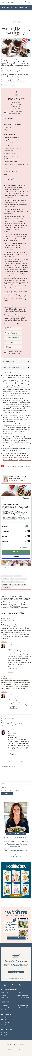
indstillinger (19, 518)
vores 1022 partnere (11, 506)
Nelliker (11, 584)
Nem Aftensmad (6, 1010)
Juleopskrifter (18, 576)
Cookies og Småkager (7, 576)
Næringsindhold (8, 361)
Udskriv (10, 342)
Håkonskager (8, 568)
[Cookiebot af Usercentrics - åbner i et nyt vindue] (23, 498)
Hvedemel (11, 581)
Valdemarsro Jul (14, 480)
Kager (12, 579)
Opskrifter (5, 7)
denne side (16, 606)
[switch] (27, 531)
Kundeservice (21, 992)
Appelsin (24, 584)
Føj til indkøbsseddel (12, 328)
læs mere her (20, 978)
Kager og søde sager (21, 579)
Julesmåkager (5, 579)
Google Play (4, 1035)
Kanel (17, 581)
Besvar (4, 641)
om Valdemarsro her (16, 856)
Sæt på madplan (13, 333)
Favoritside (4, 992)
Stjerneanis (4, 584)
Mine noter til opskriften (11, 367)
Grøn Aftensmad (6, 1007)
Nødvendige (16, 556)
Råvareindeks (5, 1020)
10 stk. (17, 108)
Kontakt (3, 1025)
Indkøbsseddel (5, 997)
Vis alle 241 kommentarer (15, 762)
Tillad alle (16, 552)
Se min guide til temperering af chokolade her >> (17, 460)
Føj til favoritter (13, 338)
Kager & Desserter (22, 1007)
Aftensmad (4, 1005)
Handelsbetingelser (22, 995)
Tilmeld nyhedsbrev (16, 972)
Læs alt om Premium (23, 997)
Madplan (14, 7)
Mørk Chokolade (6, 587)
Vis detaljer (23, 547)
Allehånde (17, 584)
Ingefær (23, 581)
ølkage (15, 442)
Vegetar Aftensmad (22, 1005)
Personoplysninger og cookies (16, 1049)
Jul (17, 1010)
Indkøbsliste (23, 7)
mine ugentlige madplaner (16, 846)
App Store (4, 1032)
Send (10, 347)
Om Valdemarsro (6, 1022)
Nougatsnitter (23, 568)
